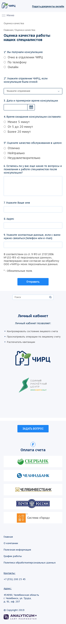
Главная (8, 30)
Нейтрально (16, 153)
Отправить (33, 281)
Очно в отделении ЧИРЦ (25, 57)
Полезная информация (17, 549)
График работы (13, 556)
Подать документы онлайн (48, 6)
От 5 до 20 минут (20, 126)
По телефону (17, 62)
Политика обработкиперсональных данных (30, 562)
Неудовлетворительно (24, 158)
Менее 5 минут (19, 122)
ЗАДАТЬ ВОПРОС (33, 428)
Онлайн (13, 67)
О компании (11, 543)
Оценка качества (25, 30)
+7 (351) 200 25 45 (14, 579)
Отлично (14, 148)
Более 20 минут (19, 131)
